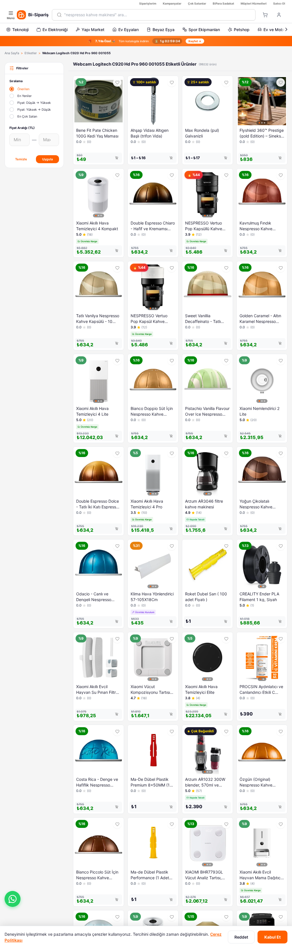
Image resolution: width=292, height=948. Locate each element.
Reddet (241, 937)
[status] (146, 41)
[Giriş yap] (279, 15)
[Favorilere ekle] (117, 82)
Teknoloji (20, 29)
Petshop (242, 29)
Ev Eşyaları (128, 29)
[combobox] (157, 15)
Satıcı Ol (279, 3)
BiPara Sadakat (223, 3)
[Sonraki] (286, 29)
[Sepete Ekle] (116, 157)
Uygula (47, 159)
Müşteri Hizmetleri (254, 3)
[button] (13, 899)
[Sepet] (265, 15)
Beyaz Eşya (164, 29)
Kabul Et (272, 937)
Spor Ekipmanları (204, 29)
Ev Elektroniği (55, 29)
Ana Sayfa (12, 53)
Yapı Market (93, 29)
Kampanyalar (172, 3)
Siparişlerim (147, 3)
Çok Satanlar (197, 3)
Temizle (21, 159)
